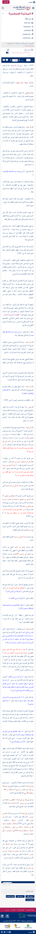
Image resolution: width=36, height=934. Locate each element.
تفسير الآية (30, 896)
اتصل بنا (13, 910)
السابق (9, 883)
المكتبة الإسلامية (20, 13)
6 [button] (29, 60)
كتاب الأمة (27, 23)
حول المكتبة (27, 26)
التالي (5, 883)
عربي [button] (31, 2)
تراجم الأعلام (26, 38)
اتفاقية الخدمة (21, 910)
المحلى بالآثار (24, 43)
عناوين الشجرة (10, 896)
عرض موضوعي (26, 34)
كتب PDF (28, 19)
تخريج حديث (30, 899)
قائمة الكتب (27, 30)
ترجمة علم (20, 896)
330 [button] (16, 60)
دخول (5, 2)
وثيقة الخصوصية (30, 910)
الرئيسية (30, 43)
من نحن (7, 910)
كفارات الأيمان (10, 43)
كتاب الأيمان (17, 43)
